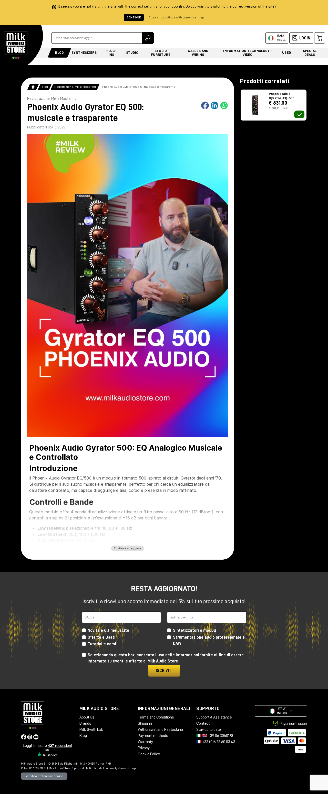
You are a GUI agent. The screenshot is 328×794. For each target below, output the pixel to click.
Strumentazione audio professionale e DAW (209, 640)
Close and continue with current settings (176, 17)
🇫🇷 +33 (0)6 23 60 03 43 (215, 742)
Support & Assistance (214, 717)
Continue (134, 17)
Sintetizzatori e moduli (194, 630)
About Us (86, 717)
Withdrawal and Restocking (160, 729)
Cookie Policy (149, 754)
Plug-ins (111, 52)
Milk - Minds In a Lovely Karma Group (111, 768)
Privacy (144, 748)
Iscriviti (164, 671)
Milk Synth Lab (91, 729)
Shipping (145, 723)
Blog (59, 52)
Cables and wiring (198, 52)
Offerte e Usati (101, 637)
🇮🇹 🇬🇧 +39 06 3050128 (214, 736)
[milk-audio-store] (16, 45)
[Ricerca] (148, 38)
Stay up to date (208, 729)
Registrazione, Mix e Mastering (75, 86)
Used (286, 52)
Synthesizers (84, 52)
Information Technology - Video (247, 52)
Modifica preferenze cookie (44, 776)
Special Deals (310, 52)
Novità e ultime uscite (108, 630)
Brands (85, 723)
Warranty (145, 742)
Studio (132, 52)
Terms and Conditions (156, 717)
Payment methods (153, 736)
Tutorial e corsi (102, 644)
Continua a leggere (127, 548)
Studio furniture (160, 52)
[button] (281, 710)
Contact (203, 723)
